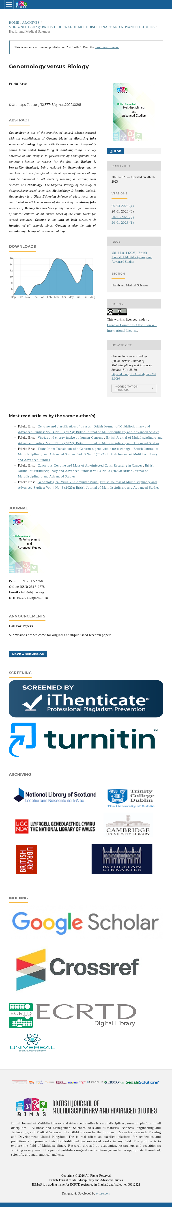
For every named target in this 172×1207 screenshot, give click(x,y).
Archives (30, 22)
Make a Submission (28, 654)
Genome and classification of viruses (65, 426)
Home (14, 22)
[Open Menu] (8, 4)
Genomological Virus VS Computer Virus (68, 482)
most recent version (107, 47)
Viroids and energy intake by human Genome (71, 437)
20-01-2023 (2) (123, 217)
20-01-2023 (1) (123, 222)
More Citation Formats (126, 388)
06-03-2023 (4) (123, 206)
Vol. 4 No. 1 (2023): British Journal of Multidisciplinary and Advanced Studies (82, 27)
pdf (117, 151)
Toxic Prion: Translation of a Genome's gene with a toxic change (85, 448)
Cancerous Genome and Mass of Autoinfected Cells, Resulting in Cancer (90, 465)
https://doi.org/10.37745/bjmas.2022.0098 (49, 105)
